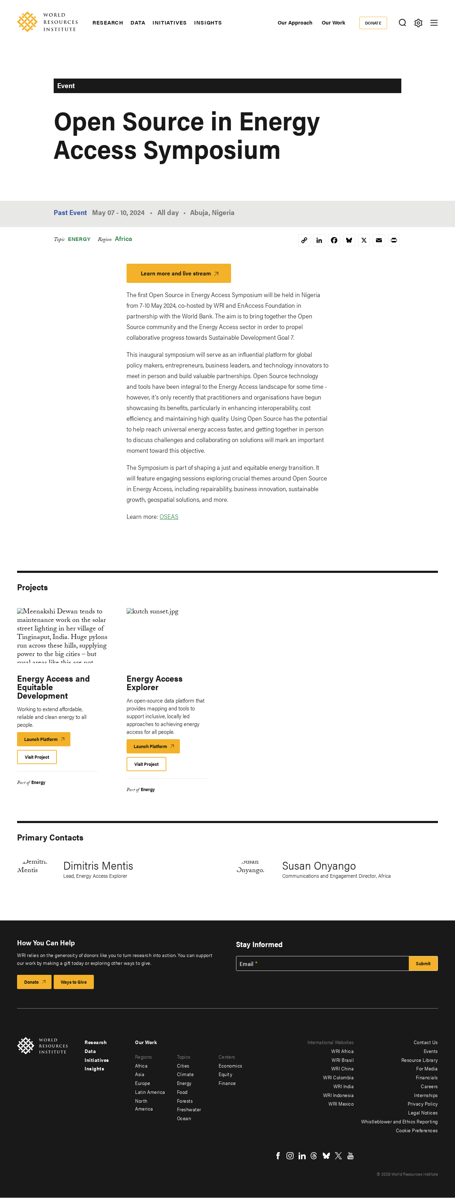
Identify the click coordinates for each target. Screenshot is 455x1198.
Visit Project (37, 756)
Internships (426, 1094)
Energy (79, 238)
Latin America (150, 1091)
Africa (123, 238)
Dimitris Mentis (98, 865)
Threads (314, 1155)
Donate (373, 23)
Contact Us (426, 1042)
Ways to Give (74, 981)
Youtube (350, 1155)
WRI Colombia (338, 1077)
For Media (427, 1068)
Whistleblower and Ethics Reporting (399, 1121)
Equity (225, 1074)
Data (137, 22)
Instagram (290, 1155)
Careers (429, 1086)
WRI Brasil (343, 1059)
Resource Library (419, 1059)
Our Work (333, 22)
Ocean (184, 1118)
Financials (427, 1077)
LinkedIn (302, 1155)
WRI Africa (342, 1050)
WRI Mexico (341, 1103)
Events (431, 1050)
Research (107, 22)
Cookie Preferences (417, 1130)
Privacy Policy (423, 1103)
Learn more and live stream (176, 273)
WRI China (342, 1068)
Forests (185, 1100)
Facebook (278, 1155)
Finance (227, 1082)
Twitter (338, 1155)
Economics (230, 1065)
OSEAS (169, 516)
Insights (208, 22)
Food (182, 1091)
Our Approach (295, 22)
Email (247, 964)
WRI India (343, 1086)
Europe (142, 1082)
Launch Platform (47, 741)
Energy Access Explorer (155, 682)
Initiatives (169, 22)
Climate (185, 1074)
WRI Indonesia (338, 1094)
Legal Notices (423, 1112)
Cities (183, 1065)
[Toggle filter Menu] (418, 23)
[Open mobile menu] (434, 23)
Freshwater (189, 1109)
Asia (139, 1074)
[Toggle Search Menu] (402, 23)
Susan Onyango (319, 865)
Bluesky (326, 1155)
